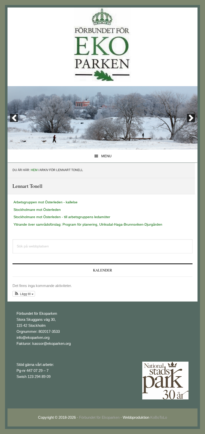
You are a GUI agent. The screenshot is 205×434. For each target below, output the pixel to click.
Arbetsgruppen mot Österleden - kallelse (46, 202)
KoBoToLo (158, 417)
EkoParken (102, 45)
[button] (24, 293)
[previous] (14, 118)
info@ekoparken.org (33, 337)
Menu (106, 156)
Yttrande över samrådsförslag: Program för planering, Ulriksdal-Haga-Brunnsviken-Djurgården (88, 224)
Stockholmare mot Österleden (37, 210)
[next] (191, 118)
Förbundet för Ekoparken (99, 417)
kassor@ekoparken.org (51, 343)
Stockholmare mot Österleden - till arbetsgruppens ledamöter (62, 217)
